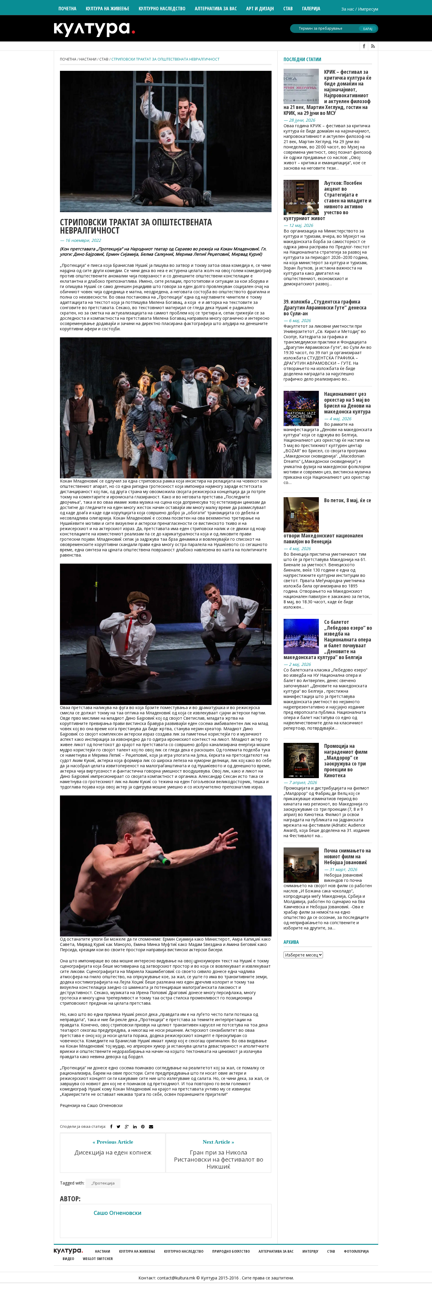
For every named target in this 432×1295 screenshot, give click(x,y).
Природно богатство (231, 1251)
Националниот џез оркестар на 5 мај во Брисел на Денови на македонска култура (347, 402)
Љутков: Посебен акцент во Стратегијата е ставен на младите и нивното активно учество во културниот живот (327, 200)
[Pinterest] (143, 1127)
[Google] (127, 1127)
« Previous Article (113, 1142)
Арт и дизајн (260, 8)
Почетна (67, 8)
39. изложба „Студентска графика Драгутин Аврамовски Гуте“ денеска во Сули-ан (325, 307)
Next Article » (218, 1142)
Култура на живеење (137, 1251)
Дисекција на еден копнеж (112, 1152)
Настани (87, 59)
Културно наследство (183, 1251)
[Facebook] (111, 1127)
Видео (68, 1258)
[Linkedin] (135, 1127)
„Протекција (103, 1183)
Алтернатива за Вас (216, 8)
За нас (347, 9)
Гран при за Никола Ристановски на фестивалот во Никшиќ (218, 1159)
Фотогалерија (356, 1251)
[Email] (151, 1127)
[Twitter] (118, 1127)
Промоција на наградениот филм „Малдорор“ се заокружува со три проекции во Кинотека (345, 760)
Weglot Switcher (98, 1258)
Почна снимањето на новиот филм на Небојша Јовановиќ (347, 856)
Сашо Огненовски (117, 1212)
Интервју (310, 1251)
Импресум (368, 9)
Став (103, 59)
